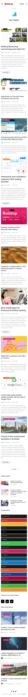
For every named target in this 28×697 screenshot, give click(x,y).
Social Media (6, 582)
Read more (5, 72)
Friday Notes (6, 543)
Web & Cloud (7, 159)
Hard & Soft (5, 547)
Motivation (11, 290)
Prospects (5, 578)
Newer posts (14, 469)
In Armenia (6, 120)
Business (6, 338)
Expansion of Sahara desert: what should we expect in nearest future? (13, 269)
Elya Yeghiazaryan (9, 658)
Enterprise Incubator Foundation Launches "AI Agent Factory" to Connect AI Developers (19, 492)
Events (5, 29)
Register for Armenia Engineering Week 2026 (17, 481)
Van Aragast (7, 52)
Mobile (5, 290)
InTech (6, 632)
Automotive (5, 516)
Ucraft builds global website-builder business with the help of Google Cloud (13, 397)
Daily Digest (5, 524)
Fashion (4, 535)
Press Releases (6, 574)
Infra (3, 558)
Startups (5, 585)
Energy (4, 528)
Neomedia (24, 694)
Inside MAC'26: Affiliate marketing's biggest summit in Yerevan (18, 502)
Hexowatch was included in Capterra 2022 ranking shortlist (13, 179)
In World (6, 249)
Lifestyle (5, 562)
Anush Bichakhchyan (9, 683)
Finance (4, 539)
